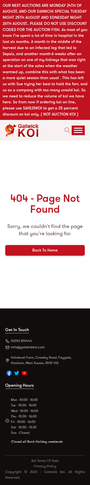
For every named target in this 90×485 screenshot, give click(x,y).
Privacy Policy (45, 466)
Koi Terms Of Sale (45, 460)
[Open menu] (78, 130)
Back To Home (45, 250)
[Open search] (66, 130)
